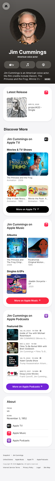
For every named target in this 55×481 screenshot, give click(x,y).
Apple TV (30, 459)
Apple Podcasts (42, 459)
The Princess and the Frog (19, 177)
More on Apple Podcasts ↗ (27, 386)
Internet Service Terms (11, 467)
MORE (47, 79)
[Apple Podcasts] (43, 64)
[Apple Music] (27, 64)
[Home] (6, 6)
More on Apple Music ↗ (27, 300)
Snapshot (6, 455)
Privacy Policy (28, 467)
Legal (38, 467)
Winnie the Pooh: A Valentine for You (37, 198)
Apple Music (19, 459)
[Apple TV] (11, 64)
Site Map (47, 467)
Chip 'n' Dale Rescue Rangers (16, 198)
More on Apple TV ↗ (27, 209)
